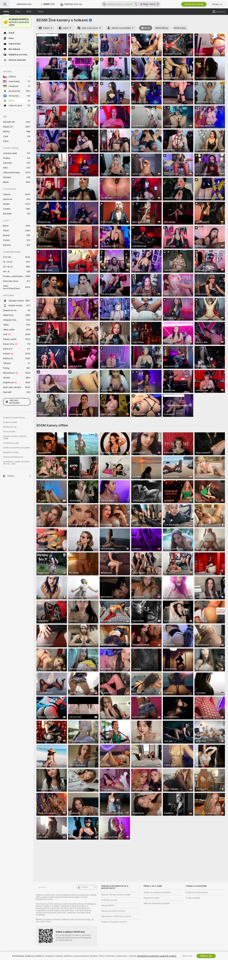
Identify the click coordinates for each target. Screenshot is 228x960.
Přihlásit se (217, 4)
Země (65, 28)
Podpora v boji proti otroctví (114, 922)
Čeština (84, 887)
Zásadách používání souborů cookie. (157, 956)
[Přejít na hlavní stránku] (24, 4)
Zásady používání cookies (113, 911)
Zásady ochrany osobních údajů (15, 437)
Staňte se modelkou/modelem (16, 448)
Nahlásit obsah (10, 427)
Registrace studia (11, 452)
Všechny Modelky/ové (13, 457)
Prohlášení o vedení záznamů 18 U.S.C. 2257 (16, 463)
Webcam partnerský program (157, 903)
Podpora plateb (10, 422)
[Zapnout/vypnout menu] (5, 4)
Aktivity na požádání (121, 28)
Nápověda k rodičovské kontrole (116, 916)
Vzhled (46, 28)
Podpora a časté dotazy (14, 418)
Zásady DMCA (107, 905)
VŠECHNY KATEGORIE (14, 401)
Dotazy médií (9, 431)
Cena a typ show (90, 28)
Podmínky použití (11, 443)
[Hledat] (136, 4)
